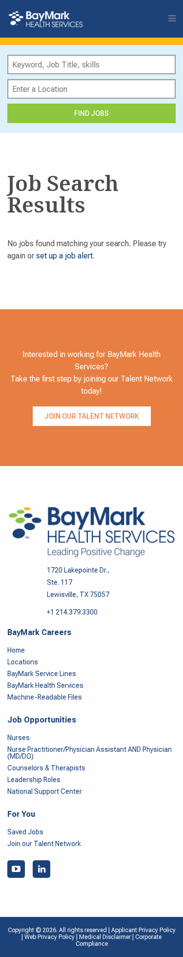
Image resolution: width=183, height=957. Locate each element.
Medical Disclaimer (105, 937)
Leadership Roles (34, 780)
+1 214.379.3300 (72, 612)
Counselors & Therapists (46, 768)
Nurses (18, 738)
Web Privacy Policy (49, 937)
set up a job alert (64, 255)
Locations (22, 662)
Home (16, 650)
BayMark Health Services (45, 685)
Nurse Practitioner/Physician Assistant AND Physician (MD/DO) (89, 752)
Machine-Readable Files (44, 697)
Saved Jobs (25, 832)
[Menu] (172, 18)
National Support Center (44, 791)
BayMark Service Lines (41, 674)
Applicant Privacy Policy (143, 930)
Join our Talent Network (91, 416)
